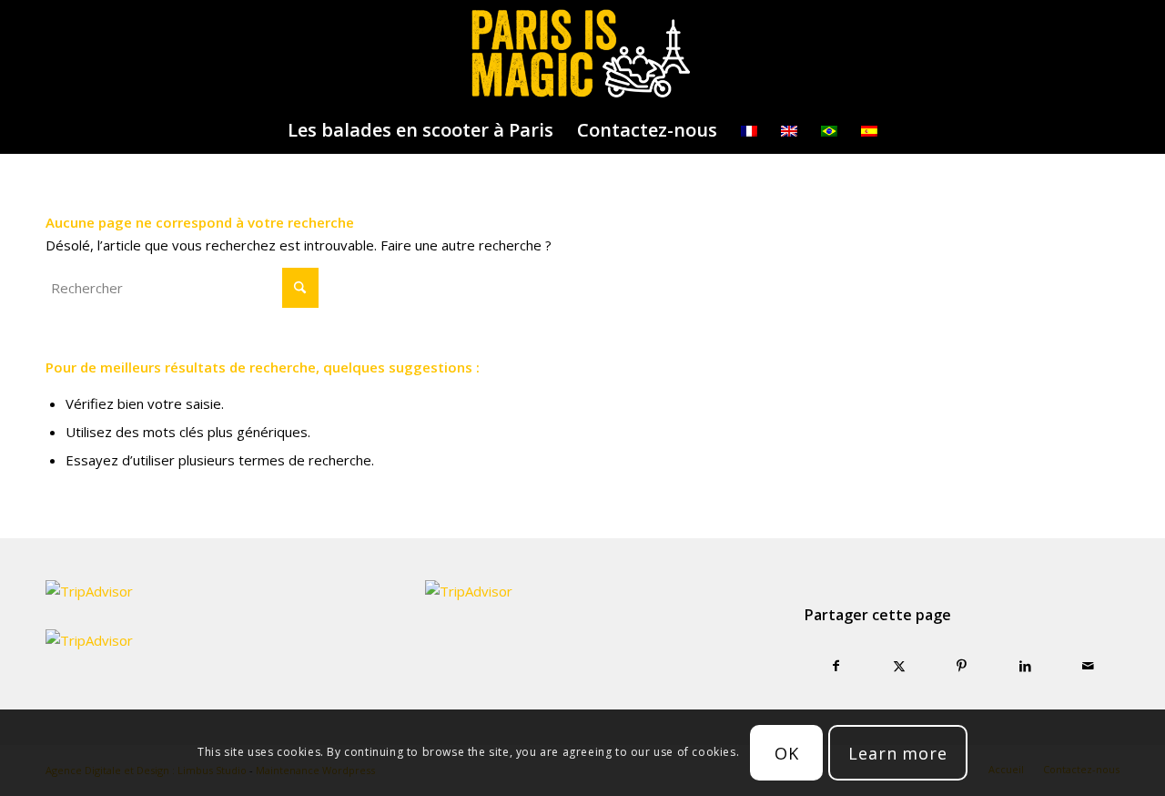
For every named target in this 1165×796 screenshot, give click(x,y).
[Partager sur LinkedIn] (1025, 666)
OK (787, 753)
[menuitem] (420, 130)
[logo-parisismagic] (582, 54)
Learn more (897, 753)
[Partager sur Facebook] (836, 666)
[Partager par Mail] (1088, 666)
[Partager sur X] (898, 666)
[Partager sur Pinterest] (961, 666)
